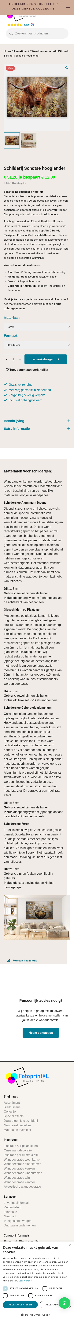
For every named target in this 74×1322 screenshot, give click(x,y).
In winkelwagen (43, 359)
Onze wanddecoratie (18, 1150)
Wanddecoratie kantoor (19, 1182)
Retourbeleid (12, 1207)
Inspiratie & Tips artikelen (21, 1145)
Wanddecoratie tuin (17, 1177)
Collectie (10, 1111)
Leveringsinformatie (17, 1202)
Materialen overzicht (17, 1129)
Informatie (10, 1211)
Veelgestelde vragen (17, 1220)
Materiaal (11, 318)
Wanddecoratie (41, 51)
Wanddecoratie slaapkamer (22, 1164)
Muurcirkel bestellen (17, 1125)
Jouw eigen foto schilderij (21, 1120)
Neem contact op (41, 1032)
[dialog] (37, 1281)
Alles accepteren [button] (20, 1304)
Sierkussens (12, 1107)
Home (7, 51)
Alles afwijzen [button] (55, 1304)
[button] (66, 67)
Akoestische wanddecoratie (22, 1186)
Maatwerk (10, 1216)
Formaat (10, 335)
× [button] (69, 1245)
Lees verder (24, 1280)
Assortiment (21, 51)
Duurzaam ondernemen (20, 1225)
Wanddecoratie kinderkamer (23, 1173)
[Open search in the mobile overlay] (37, 33)
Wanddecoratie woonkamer (22, 1159)
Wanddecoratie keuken (19, 1168)
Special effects (14, 1116)
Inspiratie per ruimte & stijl (21, 1155)
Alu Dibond (60, 51)
